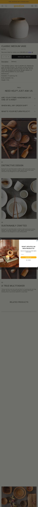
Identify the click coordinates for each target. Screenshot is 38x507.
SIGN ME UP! (28, 257)
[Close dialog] (36, 240)
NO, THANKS (28, 260)
